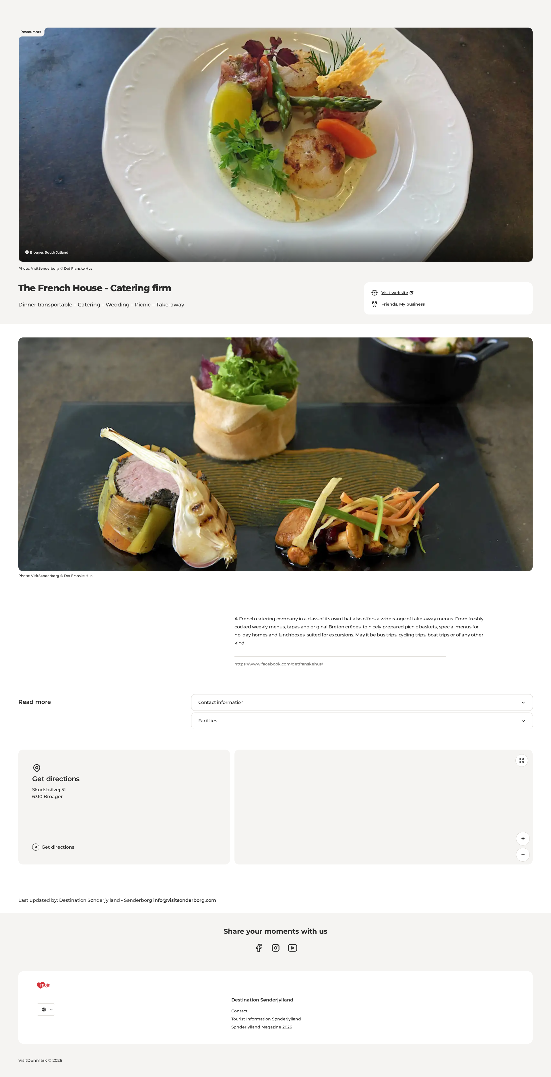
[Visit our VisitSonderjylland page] (259, 948)
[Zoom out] (523, 855)
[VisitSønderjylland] (54, 985)
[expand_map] (521, 760)
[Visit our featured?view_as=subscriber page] (293, 948)
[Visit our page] (276, 948)
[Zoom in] (523, 839)
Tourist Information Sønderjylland (266, 1019)
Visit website (394, 292)
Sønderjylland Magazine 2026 (261, 1027)
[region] (383, 807)
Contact (239, 1011)
